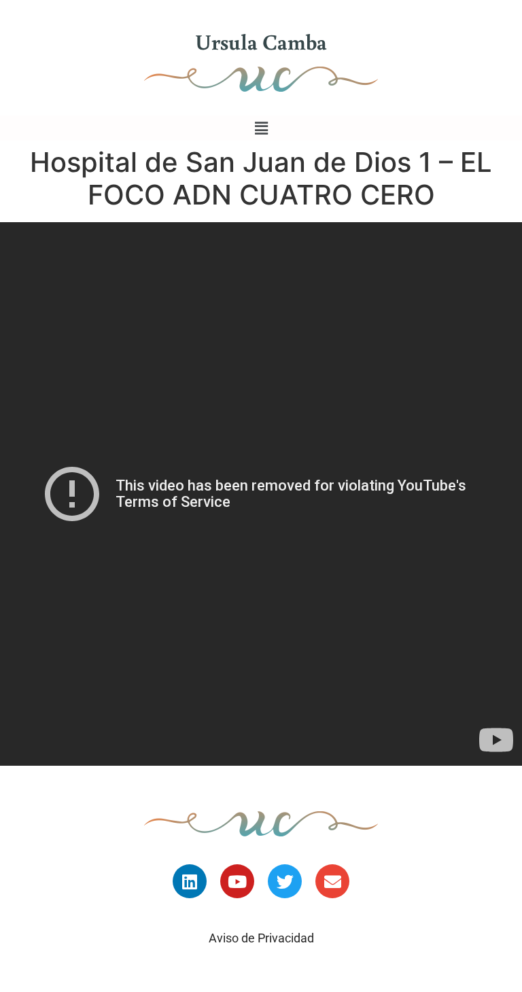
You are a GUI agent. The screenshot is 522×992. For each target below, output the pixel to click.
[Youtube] (237, 881)
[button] (261, 128)
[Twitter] (285, 881)
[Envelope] (332, 881)
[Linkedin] (190, 881)
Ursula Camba (261, 41)
